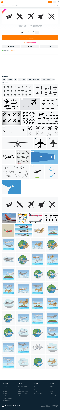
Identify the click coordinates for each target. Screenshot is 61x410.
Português (52, 389)
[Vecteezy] (2, 2)
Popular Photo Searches (23, 393)
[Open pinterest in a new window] (19, 405)
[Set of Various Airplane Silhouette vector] (48, 118)
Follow (37, 33)
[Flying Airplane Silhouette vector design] (30, 104)
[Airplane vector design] (35, 218)
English (51, 386)
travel (23, 79)
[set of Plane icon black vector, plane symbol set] (14, 131)
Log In (54, 1)
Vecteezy (4, 388)
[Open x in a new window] (23, 405)
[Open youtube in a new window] (25, 405)
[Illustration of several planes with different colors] (23, 230)
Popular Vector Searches (23, 391)
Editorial (23, 2)
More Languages (53, 395)
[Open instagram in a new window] (15, 405)
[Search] (54, 5)
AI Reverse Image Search (8, 396)
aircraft (53, 79)
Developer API (5, 395)
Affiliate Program (21, 389)
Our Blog (35, 391)
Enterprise (5, 391)
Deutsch (51, 391)
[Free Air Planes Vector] (11, 118)
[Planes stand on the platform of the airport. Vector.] (9, 218)
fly (15, 79)
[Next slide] (56, 79)
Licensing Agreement (22, 386)
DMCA (19, 388)
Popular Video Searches (23, 395)
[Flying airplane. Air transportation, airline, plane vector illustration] (11, 187)
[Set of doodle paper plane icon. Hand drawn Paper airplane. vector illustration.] (15, 172)
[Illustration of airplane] (39, 230)
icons (4, 79)
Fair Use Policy (54, 406)
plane (48, 79)
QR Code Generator (6, 400)
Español (51, 388)
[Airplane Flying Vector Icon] (40, 143)
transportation (36, 79)
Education (5, 393)
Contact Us (36, 388)
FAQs (35, 386)
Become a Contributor (38, 393)
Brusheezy (5, 386)
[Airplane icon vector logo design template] (37, 172)
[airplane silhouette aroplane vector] (50, 104)
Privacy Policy (48, 406)
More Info (4, 53)
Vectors (5, 2)
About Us (35, 389)
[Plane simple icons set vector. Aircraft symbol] (43, 131)
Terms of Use (43, 406)
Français (51, 393)
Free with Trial (30, 37)
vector (43, 79)
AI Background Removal (7, 398)
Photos (11, 2)
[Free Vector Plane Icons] (10, 104)
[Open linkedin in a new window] (17, 405)
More (29, 2)
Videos (17, 2)
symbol (29, 79)
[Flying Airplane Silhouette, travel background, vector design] (45, 157)
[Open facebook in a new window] (13, 405)
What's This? (13, 50)
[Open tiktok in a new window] (21, 405)
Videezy (4, 389)
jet (19, 79)
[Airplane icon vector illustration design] (52, 172)
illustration (10, 79)
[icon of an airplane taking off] (53, 143)
